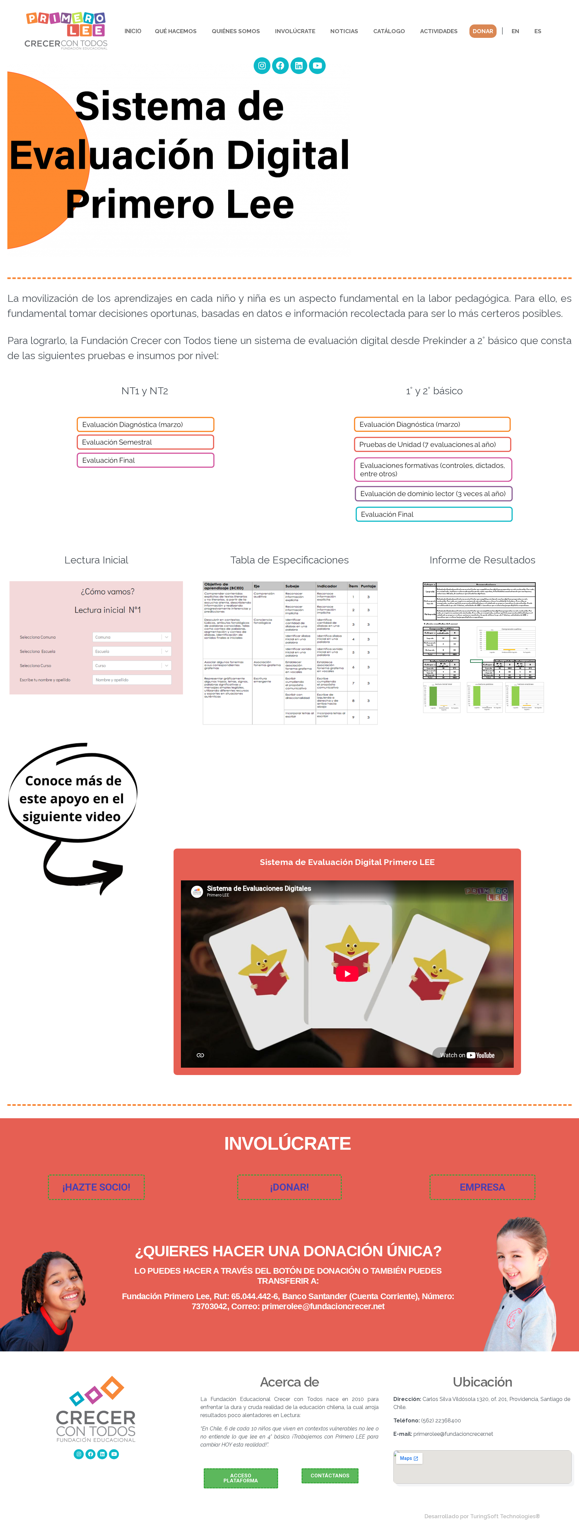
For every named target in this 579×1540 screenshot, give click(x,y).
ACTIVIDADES (439, 31)
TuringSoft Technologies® (505, 1516)
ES (537, 31)
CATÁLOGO (389, 31)
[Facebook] (280, 65)
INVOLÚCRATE (295, 31)
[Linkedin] (299, 65)
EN (515, 31)
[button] (96, 1187)
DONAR (483, 31)
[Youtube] (317, 65)
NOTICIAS (344, 31)
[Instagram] (262, 65)
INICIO (133, 31)
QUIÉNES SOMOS (236, 31)
